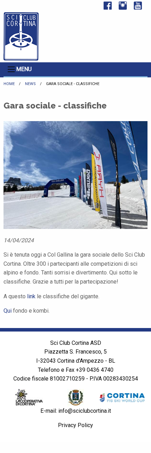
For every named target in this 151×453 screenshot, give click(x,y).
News (30, 84)
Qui (8, 310)
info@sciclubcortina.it (84, 410)
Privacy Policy (75, 425)
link (31, 296)
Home (9, 84)
